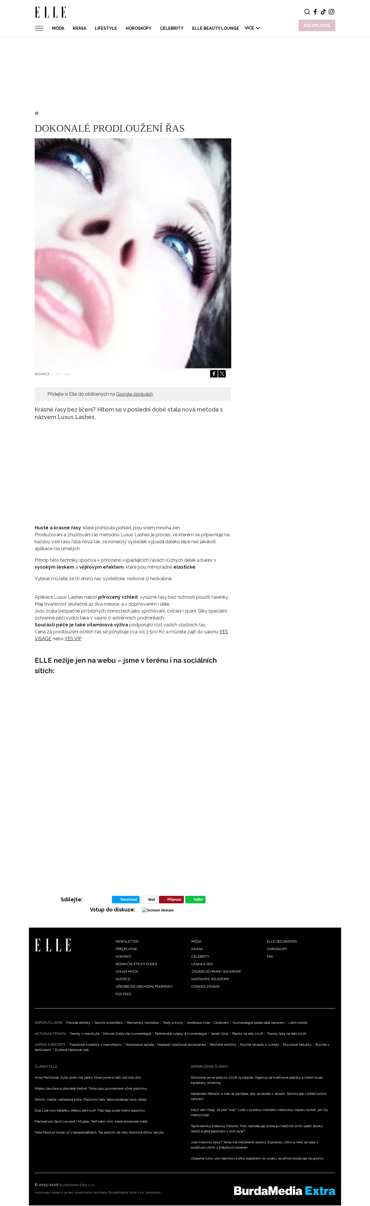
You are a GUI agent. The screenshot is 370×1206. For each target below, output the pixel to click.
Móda (58, 28)
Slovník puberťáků (108, 1023)
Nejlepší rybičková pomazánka (182, 1045)
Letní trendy (298, 1023)
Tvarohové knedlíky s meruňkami (95, 1045)
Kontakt (123, 956)
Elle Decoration (282, 941)
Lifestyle (106, 28)
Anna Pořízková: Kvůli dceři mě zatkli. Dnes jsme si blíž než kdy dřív (88, 1077)
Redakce (42, 374)
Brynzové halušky (297, 1045)
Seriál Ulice (219, 1034)
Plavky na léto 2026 (247, 1034)
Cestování (221, 1023)
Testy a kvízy (172, 1023)
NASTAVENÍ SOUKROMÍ (210, 979)
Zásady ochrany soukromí (216, 971)
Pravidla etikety (78, 1023)
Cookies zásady (205, 986)
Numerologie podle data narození (259, 1023)
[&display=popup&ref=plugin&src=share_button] (214, 373)
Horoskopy (138, 28)
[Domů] (53, 945)
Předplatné (126, 949)
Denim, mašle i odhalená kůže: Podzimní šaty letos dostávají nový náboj (90, 1099)
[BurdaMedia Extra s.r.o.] (284, 1190)
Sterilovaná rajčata (139, 1045)
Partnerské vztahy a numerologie (181, 1034)
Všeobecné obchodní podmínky (144, 986)
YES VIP (73, 638)
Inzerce (123, 979)
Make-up (75, 113)
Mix (270, 956)
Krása (79, 28)
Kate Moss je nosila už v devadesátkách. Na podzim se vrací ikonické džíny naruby (99, 1132)
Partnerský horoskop (143, 1023)
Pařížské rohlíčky (223, 1045)
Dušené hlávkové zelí (72, 1050)
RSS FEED (123, 994)
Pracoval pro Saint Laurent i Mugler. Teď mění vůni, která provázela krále (91, 1121)
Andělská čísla (198, 1023)
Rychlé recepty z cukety (259, 1045)
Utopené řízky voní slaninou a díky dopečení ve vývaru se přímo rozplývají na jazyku (257, 1158)
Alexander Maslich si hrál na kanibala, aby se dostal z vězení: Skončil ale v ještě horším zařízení (259, 1096)
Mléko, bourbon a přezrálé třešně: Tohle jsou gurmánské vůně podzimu (91, 1088)
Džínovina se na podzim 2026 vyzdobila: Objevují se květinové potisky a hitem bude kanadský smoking (257, 1080)
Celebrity (172, 28)
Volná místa (127, 971)
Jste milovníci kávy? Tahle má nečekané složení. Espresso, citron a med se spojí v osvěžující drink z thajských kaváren (254, 1144)
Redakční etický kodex (136, 964)
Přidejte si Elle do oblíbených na (100, 394)
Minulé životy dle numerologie (127, 1034)
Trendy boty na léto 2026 (286, 1034)
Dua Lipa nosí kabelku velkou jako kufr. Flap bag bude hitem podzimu (90, 1110)
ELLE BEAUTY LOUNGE (215, 28)
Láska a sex (202, 964)
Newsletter (127, 941)
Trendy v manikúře (84, 1034)
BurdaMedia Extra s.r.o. (77, 1185)
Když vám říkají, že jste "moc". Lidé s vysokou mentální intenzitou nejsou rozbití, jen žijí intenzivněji (259, 1112)
